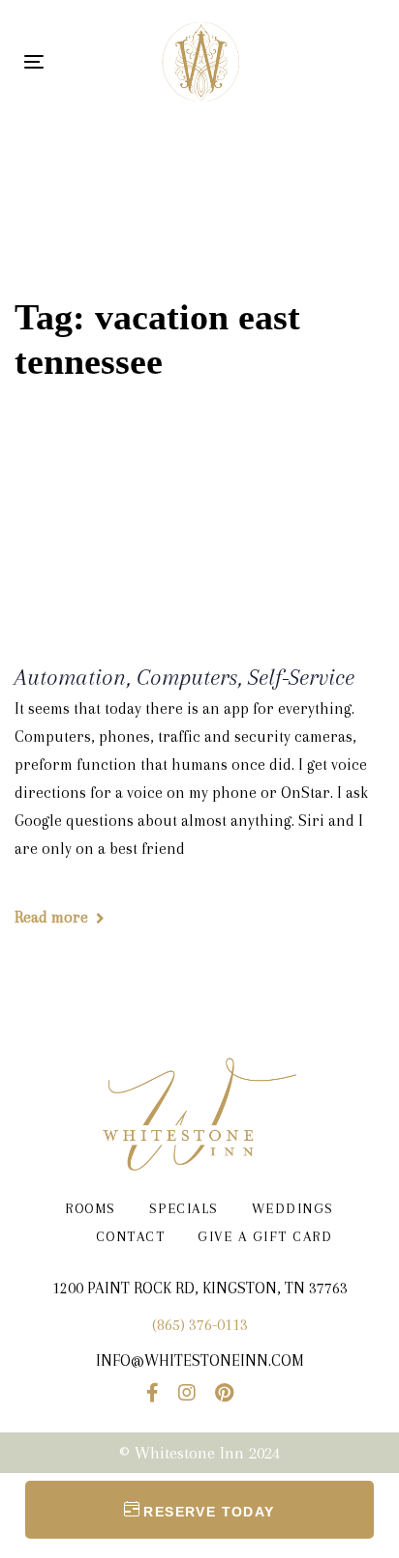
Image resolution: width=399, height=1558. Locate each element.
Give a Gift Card (265, 1236)
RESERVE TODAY (208, 1511)
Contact (131, 1236)
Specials (184, 1208)
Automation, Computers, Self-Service (184, 677)
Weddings (293, 1208)
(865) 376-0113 (200, 1325)
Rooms (90, 1208)
